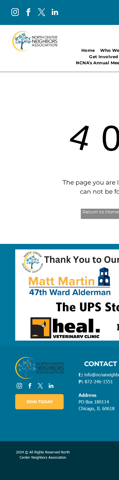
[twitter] (41, 13)
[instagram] (14, 13)
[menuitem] (88, 50)
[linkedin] (54, 13)
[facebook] (28, 13)
